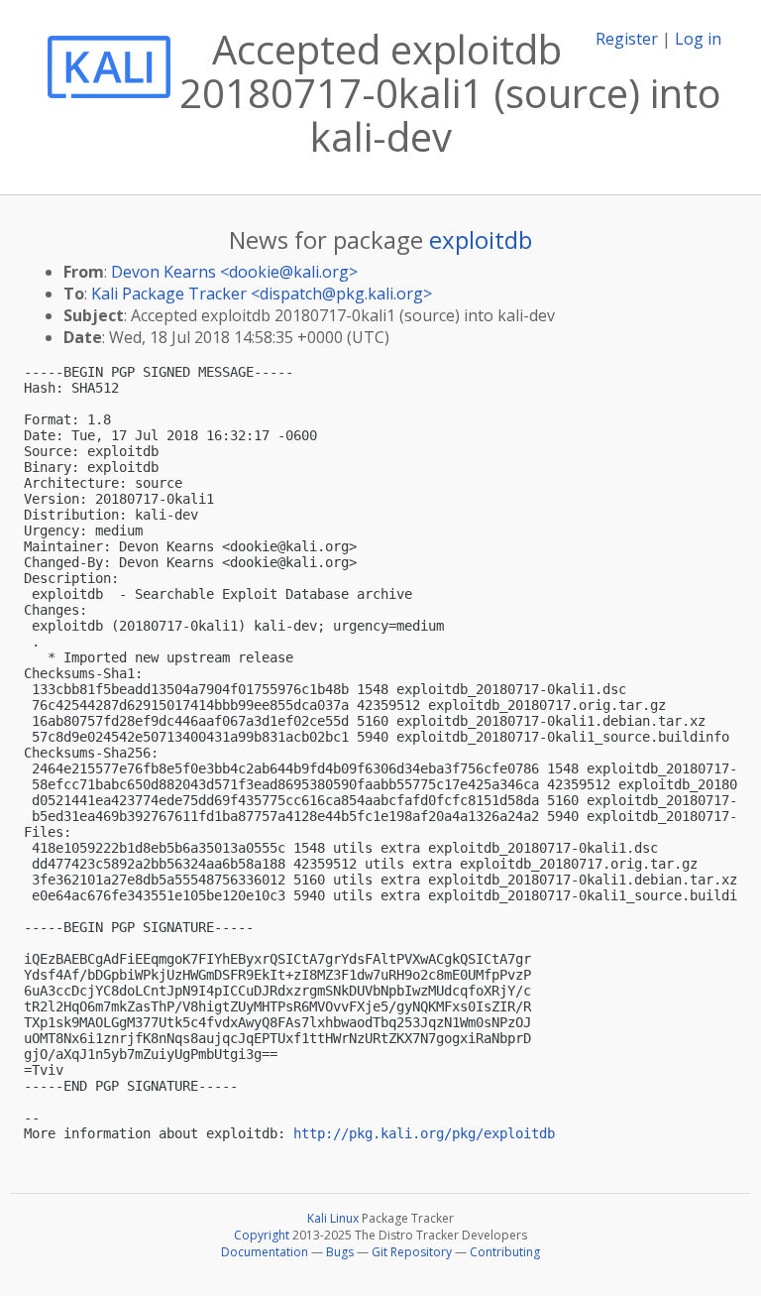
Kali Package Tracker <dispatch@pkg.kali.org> (261, 293)
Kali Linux (333, 1218)
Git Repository (412, 1251)
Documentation (264, 1251)
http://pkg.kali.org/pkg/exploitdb (424, 1133)
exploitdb (480, 239)
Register (627, 39)
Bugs (340, 1251)
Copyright (261, 1235)
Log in (698, 39)
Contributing (505, 1251)
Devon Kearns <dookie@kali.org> (234, 272)
